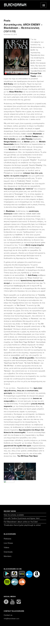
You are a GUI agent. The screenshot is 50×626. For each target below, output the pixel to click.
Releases (7, 538)
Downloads (8, 551)
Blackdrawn (10, 534)
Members (7, 556)
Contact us (8, 615)
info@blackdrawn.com (11, 618)
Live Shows (8, 543)
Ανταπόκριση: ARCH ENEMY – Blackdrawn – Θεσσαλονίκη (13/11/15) (23, 28)
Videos (6, 547)
